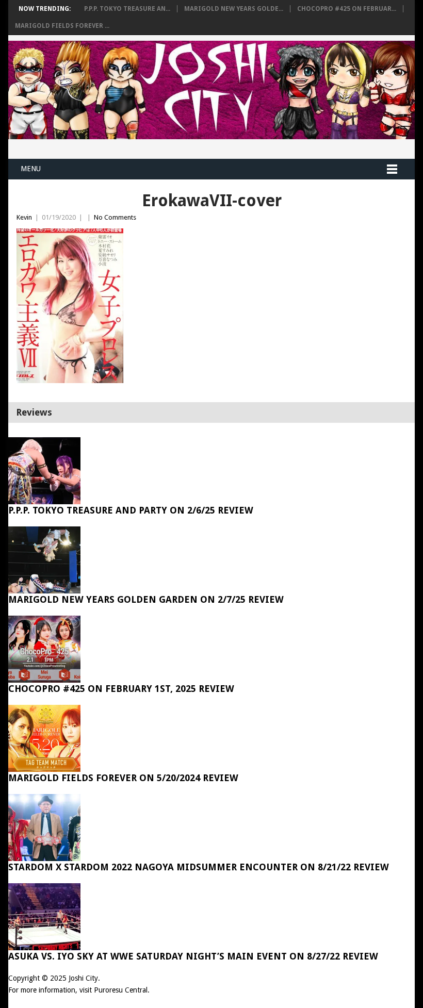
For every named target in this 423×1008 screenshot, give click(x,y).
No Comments (115, 217)
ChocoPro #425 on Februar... (346, 8)
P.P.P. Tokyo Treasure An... (127, 8)
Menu (31, 168)
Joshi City (83, 978)
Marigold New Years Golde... (233, 8)
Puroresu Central (121, 990)
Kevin (24, 217)
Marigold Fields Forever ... (62, 25)
